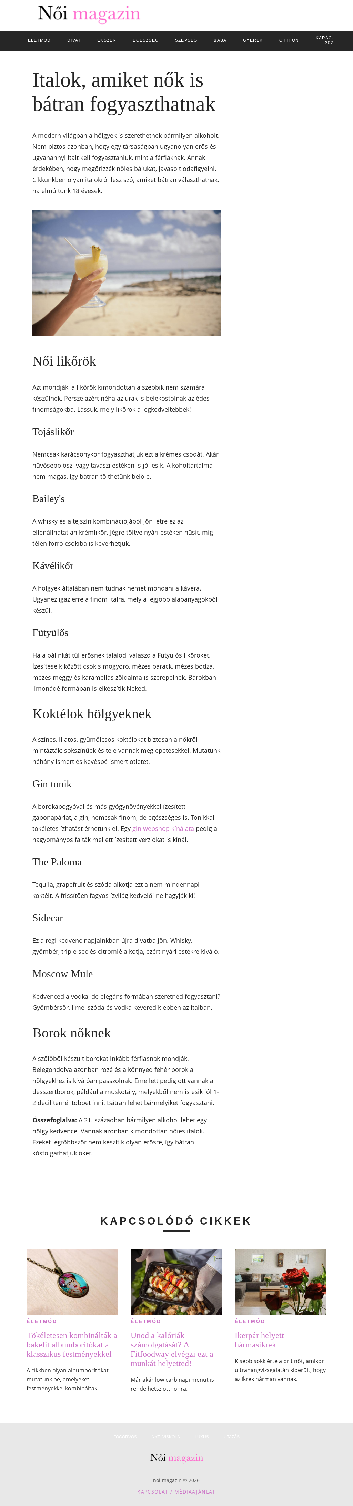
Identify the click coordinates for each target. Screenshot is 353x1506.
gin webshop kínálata (163, 828)
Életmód (42, 1321)
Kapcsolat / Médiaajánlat (176, 1491)
